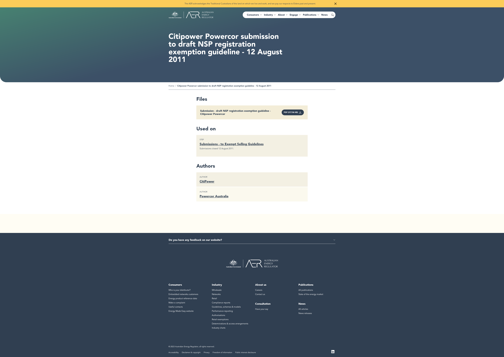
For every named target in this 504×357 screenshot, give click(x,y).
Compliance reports (221, 302)
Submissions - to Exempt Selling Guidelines (232, 144)
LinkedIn (332, 351)
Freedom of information (222, 352)
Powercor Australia (214, 196)
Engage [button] (294, 14)
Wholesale (217, 290)
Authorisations (218, 315)
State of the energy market (310, 294)
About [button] (281, 14)
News (324, 14)
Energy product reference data (183, 298)
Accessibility (174, 352)
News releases (305, 313)
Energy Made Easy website (181, 311)
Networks (216, 294)
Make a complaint (177, 302)
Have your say (261, 309)
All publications (305, 290)
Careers (258, 290)
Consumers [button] (253, 14)
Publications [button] (309, 14)
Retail (214, 298)
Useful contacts (176, 307)
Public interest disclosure (245, 352)
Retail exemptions (220, 319)
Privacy (206, 352)
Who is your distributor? (180, 290)
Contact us (260, 294)
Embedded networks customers (183, 294)
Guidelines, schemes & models (226, 307)
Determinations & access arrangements (230, 323)
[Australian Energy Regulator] (191, 15)
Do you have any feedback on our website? (195, 239)
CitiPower (207, 181)
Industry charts (218, 328)
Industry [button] (268, 14)
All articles (303, 309)
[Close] (335, 3)
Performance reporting (222, 311)
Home (171, 86)
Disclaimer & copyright (191, 352)
